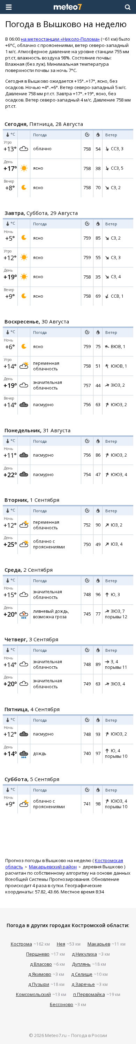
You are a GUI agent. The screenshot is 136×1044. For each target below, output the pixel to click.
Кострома (21, 944)
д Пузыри (38, 984)
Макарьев (99, 944)
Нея (61, 944)
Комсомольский (33, 994)
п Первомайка (89, 994)
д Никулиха (84, 954)
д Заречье (83, 984)
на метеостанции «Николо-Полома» (60, 39)
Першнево (38, 954)
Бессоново (61, 1004)
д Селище (81, 974)
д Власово (41, 964)
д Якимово (39, 974)
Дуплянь (81, 964)
